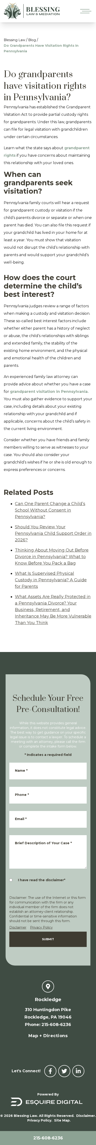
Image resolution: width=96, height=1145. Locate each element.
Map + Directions (48, 1035)
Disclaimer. (86, 1116)
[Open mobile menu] (85, 11)
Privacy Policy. (39, 1120)
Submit (48, 939)
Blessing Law (14, 40)
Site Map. (62, 1120)
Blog (32, 40)
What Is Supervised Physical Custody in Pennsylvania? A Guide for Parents (51, 580)
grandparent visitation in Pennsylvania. (49, 391)
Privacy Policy (41, 927)
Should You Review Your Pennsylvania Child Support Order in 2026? (53, 533)
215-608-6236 (48, 1138)
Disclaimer (17, 927)
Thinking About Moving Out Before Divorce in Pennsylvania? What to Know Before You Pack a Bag (52, 557)
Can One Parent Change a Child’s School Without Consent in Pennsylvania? (50, 510)
